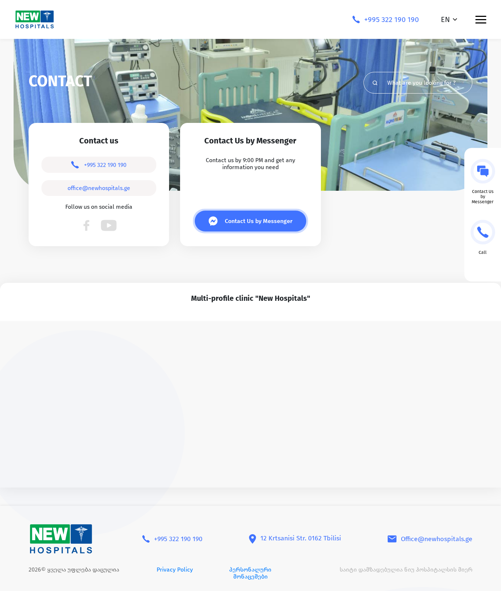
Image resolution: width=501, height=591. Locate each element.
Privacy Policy (175, 569)
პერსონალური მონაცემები (250, 573)
